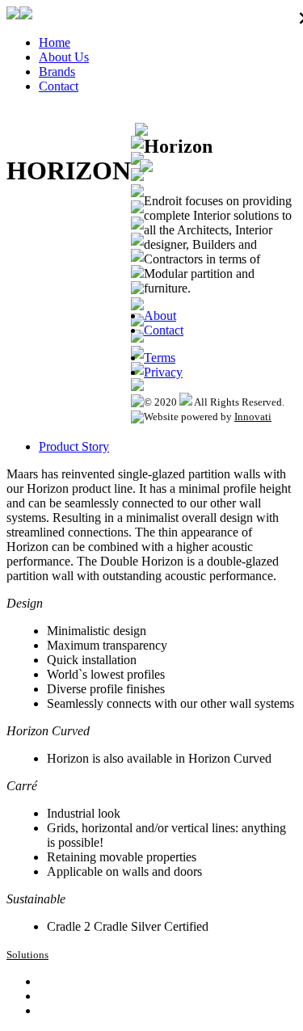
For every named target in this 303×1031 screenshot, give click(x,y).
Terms (159, 357)
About (160, 315)
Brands (57, 71)
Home (54, 42)
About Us (64, 57)
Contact (58, 86)
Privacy (163, 372)
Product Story (74, 446)
